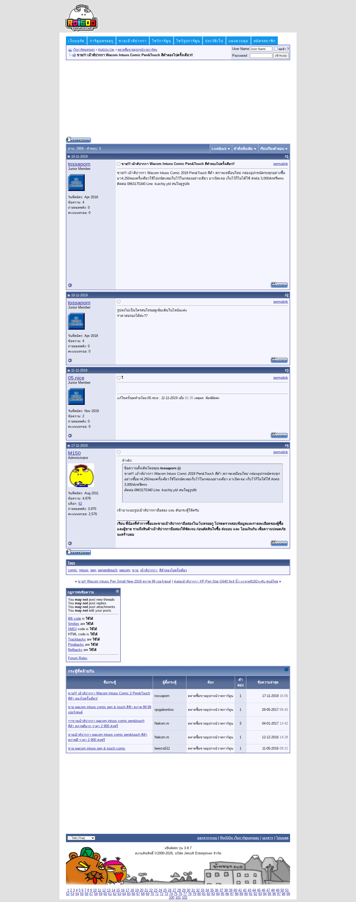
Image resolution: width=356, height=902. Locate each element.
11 (99, 890)
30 (188, 890)
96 (274, 894)
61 (110, 894)
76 (180, 894)
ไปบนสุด (282, 838)
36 (216, 890)
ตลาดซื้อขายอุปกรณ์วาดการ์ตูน (137, 49)
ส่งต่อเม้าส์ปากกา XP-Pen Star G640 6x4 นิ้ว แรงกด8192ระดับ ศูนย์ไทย (226, 581)
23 (155, 890)
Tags (71, 563)
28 (179, 890)
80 (199, 894)
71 (157, 894)
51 (287, 890)
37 (221, 890)
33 (202, 890)
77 (185, 894)
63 (119, 894)
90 (246, 894)
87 (232, 894)
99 (288, 894)
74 (171, 894)
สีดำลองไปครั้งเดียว (173, 570)
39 (230, 890)
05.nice (76, 378)
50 (282, 890)
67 (138, 894)
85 (222, 894)
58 (96, 894)
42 (245, 890)
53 (72, 894)
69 (147, 894)
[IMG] (72, 629)
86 (227, 894)
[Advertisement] (178, 100)
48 (273, 890)
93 (260, 894)
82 (208, 894)
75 (175, 894)
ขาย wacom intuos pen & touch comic (96, 748)
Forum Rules (77, 658)
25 (165, 890)
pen (93, 570)
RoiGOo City (106, 49)
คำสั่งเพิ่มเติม (243, 149)
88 (236, 894)
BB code (74, 618)
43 (249, 890)
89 (241, 894)
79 (194, 894)
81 (204, 894)
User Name (240, 49)
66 (133, 894)
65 (129, 894)
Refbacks (75, 650)
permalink (280, 164)
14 (113, 890)
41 (240, 890)
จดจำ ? (283, 49)
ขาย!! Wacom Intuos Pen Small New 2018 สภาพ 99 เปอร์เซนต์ (124, 581)
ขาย (135, 570)
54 (77, 894)
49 (277, 890)
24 (160, 890)
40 (235, 890)
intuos (83, 570)
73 (166, 894)
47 (268, 890)
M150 (74, 453)
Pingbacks (76, 645)
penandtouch (107, 570)
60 (105, 894)
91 (251, 894)
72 (161, 894)
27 (174, 890)
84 (218, 894)
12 (104, 890)
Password (239, 55)
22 (151, 890)
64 (124, 894)
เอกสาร (267, 838)
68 (143, 894)
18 (132, 890)
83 (213, 894)
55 (82, 894)
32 (198, 890)
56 (86, 894)
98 (283, 894)
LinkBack (219, 149)
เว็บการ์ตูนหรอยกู (84, 49)
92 (255, 894)
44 (254, 890)
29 (184, 890)
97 (279, 894)
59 (100, 894)
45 (259, 890)
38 (226, 890)
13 (109, 890)
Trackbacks (77, 639)
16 (123, 890)
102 (184, 897)
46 (263, 890)
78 (190, 894)
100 (171, 897)
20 (141, 890)
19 (137, 890)
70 (152, 894)
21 (146, 890)
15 (118, 890)
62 (80, 504)
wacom (124, 570)
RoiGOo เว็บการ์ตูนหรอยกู (239, 838)
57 (91, 894)
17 (127, 890)
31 (193, 890)
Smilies (73, 624)
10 (95, 890)
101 (178, 897)
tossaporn (79, 164)
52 (68, 894)
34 (207, 890)
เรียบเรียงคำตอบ (272, 149)
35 (212, 890)
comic (72, 570)
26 (169, 890)
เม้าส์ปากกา (148, 570)
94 (265, 894)
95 (269, 894)
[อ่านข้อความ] (179, 468)
